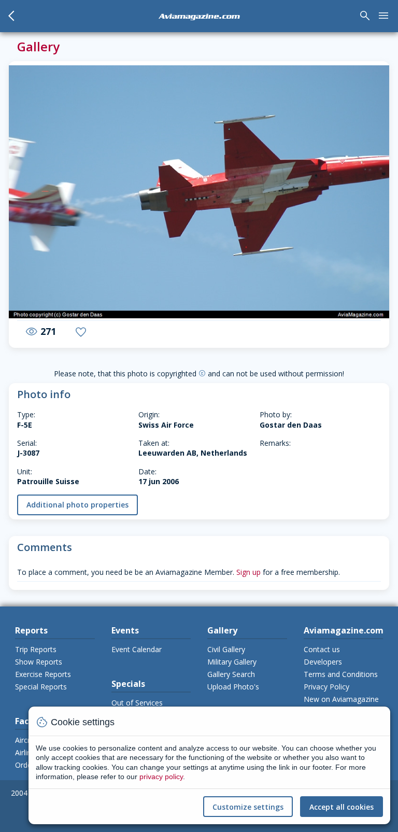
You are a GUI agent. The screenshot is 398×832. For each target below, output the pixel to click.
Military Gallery (232, 662)
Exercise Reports (43, 674)
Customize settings (247, 807)
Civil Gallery (226, 649)
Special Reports (41, 687)
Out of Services (137, 703)
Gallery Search (231, 674)
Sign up (248, 572)
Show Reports (38, 662)
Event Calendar (136, 649)
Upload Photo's (233, 687)
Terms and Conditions (341, 674)
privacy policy (161, 776)
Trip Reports (35, 649)
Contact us (322, 649)
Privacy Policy (326, 687)
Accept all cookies (341, 807)
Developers (323, 662)
